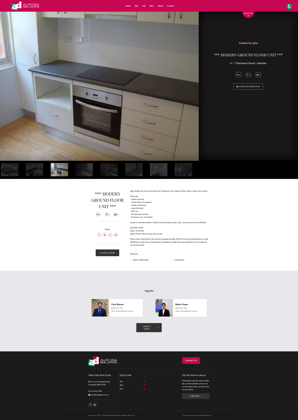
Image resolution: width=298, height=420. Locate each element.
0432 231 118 (117, 308)
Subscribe (195, 396)
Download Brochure (249, 86)
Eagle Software (206, 415)
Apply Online (108, 253)
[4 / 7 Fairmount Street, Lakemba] (99, 86)
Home (128, 6)
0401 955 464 (181, 308)
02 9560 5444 (96, 391)
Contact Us (191, 361)
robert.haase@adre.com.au (186, 311)
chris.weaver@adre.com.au (122, 311)
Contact (170, 6)
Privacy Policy (187, 415)
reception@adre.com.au (100, 395)
